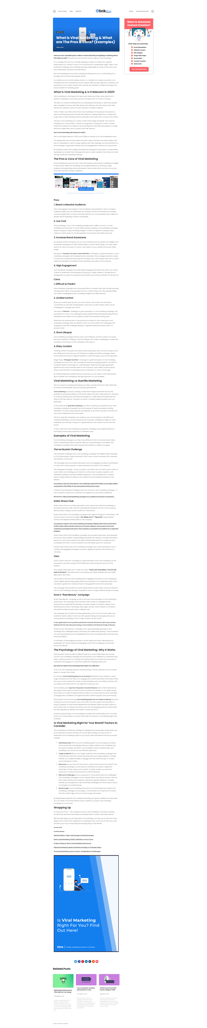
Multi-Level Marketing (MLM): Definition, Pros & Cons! (73, 839)
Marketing (60, 32)
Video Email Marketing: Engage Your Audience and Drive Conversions (88, 497)
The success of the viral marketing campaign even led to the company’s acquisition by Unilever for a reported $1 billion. (86, 528)
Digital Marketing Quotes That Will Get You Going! (63, 991)
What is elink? (62, 11)
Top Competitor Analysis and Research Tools (86, 989)
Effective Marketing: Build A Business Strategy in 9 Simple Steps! (77, 847)
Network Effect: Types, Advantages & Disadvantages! (74, 835)
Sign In (131, 11)
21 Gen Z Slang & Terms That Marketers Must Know (72, 843)
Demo (71, 11)
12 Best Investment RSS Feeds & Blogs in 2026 (108, 989)
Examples (78, 11)
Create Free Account (142, 11)
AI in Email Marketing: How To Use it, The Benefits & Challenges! (77, 851)
